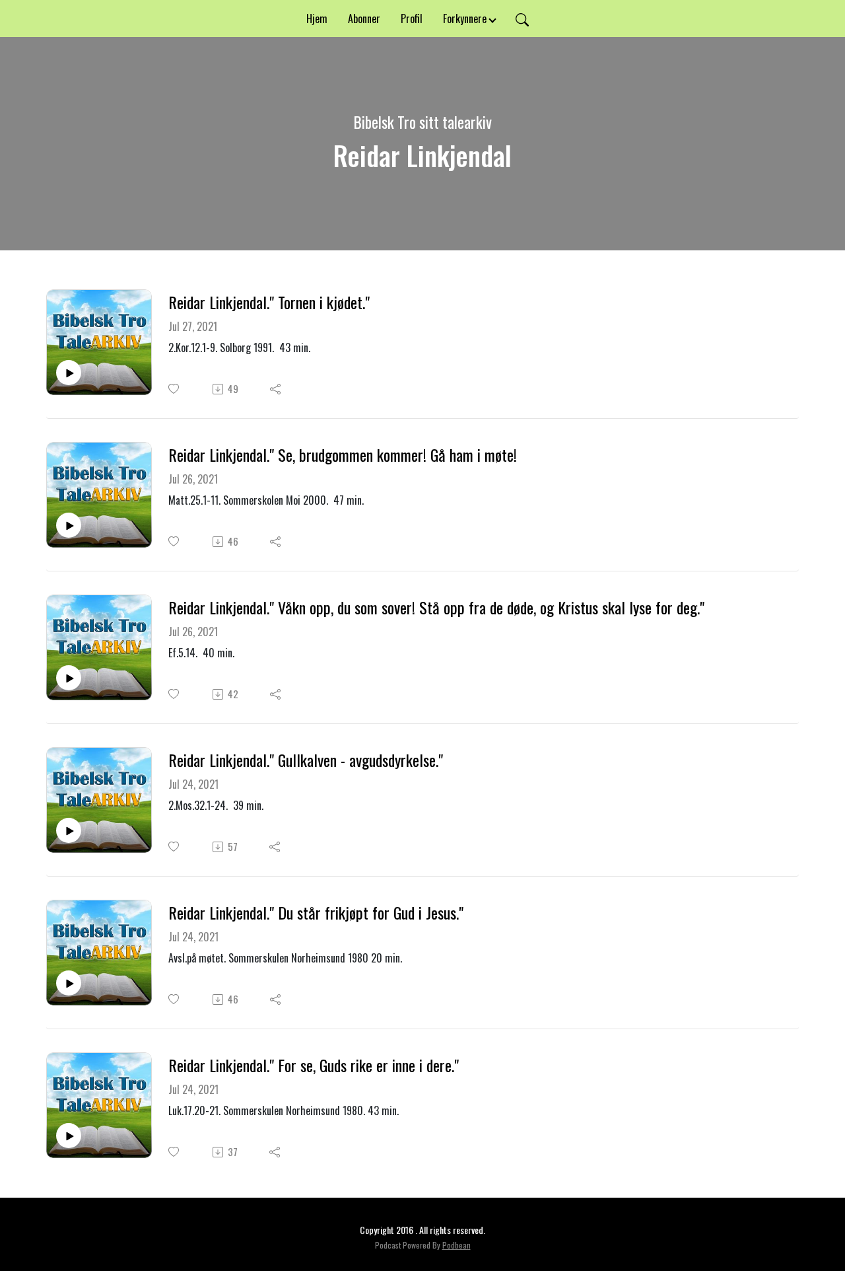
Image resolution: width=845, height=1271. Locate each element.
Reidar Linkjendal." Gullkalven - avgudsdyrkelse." (305, 760)
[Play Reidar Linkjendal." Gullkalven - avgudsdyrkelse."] (68, 830)
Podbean (456, 1245)
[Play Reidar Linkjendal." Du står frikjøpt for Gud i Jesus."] (68, 983)
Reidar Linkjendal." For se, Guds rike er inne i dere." (313, 1065)
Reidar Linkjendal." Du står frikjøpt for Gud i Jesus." (315, 912)
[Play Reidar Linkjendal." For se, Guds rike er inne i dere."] (68, 1135)
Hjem (316, 18)
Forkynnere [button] (465, 18)
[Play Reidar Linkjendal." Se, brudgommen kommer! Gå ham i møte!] (68, 525)
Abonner (364, 18)
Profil (411, 18)
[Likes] (174, 389)
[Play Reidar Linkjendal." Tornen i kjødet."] (68, 372)
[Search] (522, 18)
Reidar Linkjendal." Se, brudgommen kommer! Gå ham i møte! (342, 454)
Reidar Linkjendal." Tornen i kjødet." (269, 302)
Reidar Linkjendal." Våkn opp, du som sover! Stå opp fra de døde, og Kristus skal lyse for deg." (436, 607)
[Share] (276, 389)
